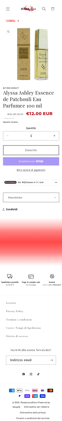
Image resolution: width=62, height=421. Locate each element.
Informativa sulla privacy (33, 412)
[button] (7, 9)
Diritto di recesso (17, 336)
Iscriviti (11, 303)
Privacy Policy (14, 311)
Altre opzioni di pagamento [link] (31, 170)
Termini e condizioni (19, 319)
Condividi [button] (12, 209)
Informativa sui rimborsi (36, 406)
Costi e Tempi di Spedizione (23, 327)
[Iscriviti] (51, 360)
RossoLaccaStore (29, 402)
